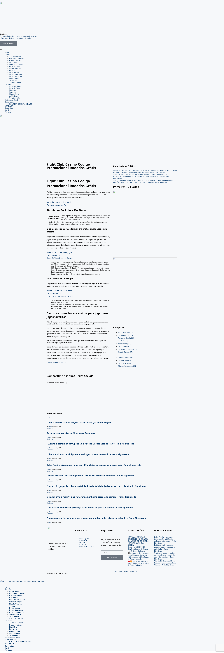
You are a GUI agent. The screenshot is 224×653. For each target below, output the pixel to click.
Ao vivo (8, 110)
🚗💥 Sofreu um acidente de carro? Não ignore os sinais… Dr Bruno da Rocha (138, 563)
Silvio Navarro (14, 78)
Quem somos (9, 102)
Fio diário (12, 90)
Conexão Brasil (125, 358)
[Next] (10, 34)
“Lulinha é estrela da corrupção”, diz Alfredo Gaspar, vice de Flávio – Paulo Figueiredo (90, 443)
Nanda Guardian (15, 68)
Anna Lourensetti (126, 335)
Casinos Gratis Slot (54, 255)
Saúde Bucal (13, 96)
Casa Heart (123, 346)
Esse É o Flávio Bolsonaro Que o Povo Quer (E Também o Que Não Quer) (140, 182)
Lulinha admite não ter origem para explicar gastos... (19, 36)
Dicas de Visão (14, 88)
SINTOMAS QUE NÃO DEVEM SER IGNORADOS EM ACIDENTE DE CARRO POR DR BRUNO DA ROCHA (138, 541)
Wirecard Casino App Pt (56, 205)
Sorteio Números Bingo (56, 362)
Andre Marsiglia (15, 56)
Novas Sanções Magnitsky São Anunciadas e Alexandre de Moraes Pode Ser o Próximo (145, 170)
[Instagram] (2, 583)
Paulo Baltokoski (15, 74)
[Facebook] (0, 583)
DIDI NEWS (124, 363)
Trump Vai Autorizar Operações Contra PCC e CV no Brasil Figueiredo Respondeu (143, 180)
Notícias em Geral (11, 100)
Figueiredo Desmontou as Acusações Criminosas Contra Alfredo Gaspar (139, 172)
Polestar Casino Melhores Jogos (59, 252)
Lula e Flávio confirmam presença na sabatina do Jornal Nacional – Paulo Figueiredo (90, 507)
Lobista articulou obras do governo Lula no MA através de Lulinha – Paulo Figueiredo (91, 475)
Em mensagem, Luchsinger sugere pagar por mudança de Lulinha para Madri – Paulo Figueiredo (96, 518)
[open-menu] (1, 49)
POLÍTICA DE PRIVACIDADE (20, 104)
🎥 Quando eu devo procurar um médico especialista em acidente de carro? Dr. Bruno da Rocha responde (138, 556)
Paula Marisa (14, 72)
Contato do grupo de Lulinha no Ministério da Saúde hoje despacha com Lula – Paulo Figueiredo (96, 486)
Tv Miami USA (14, 98)
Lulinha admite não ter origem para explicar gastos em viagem (79, 422)
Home (7, 52)
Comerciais (9, 108)
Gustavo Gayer (14, 66)
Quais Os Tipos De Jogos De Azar (60, 258)
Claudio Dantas (15, 60)
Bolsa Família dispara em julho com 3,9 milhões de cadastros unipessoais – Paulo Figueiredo (94, 465)
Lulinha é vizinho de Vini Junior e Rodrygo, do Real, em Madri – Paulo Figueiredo (88, 454)
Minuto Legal (14, 94)
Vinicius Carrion (15, 82)
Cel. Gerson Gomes (16, 58)
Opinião (7, 54)
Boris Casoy (124, 344)
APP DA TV (9, 106)
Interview (12, 92)
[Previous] (8, 34)
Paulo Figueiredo (15, 76)
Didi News (13, 62)
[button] (50, 382)
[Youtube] (4, 583)
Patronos (8, 112)
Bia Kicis (123, 341)
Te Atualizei (13, 80)
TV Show (8, 84)
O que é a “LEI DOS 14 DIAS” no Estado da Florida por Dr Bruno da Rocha (138, 549)
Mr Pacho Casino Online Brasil (59, 202)
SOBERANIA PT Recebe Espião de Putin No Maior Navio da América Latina (141, 174)
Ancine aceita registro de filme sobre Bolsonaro (71, 433)
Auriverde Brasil (15, 86)
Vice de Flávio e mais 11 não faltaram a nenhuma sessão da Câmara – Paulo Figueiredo (91, 496)
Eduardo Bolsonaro (16, 64)
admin (50, 426)
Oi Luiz (12, 70)
